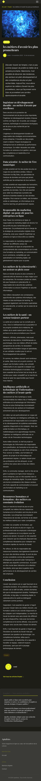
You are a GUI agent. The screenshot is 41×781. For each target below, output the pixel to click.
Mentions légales (7, 765)
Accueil (4, 7)
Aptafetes (6, 739)
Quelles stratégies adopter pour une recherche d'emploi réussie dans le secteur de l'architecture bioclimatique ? (19, 719)
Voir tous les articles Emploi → (13, 677)
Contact (4, 769)
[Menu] (37, 1)
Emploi (10, 7)
